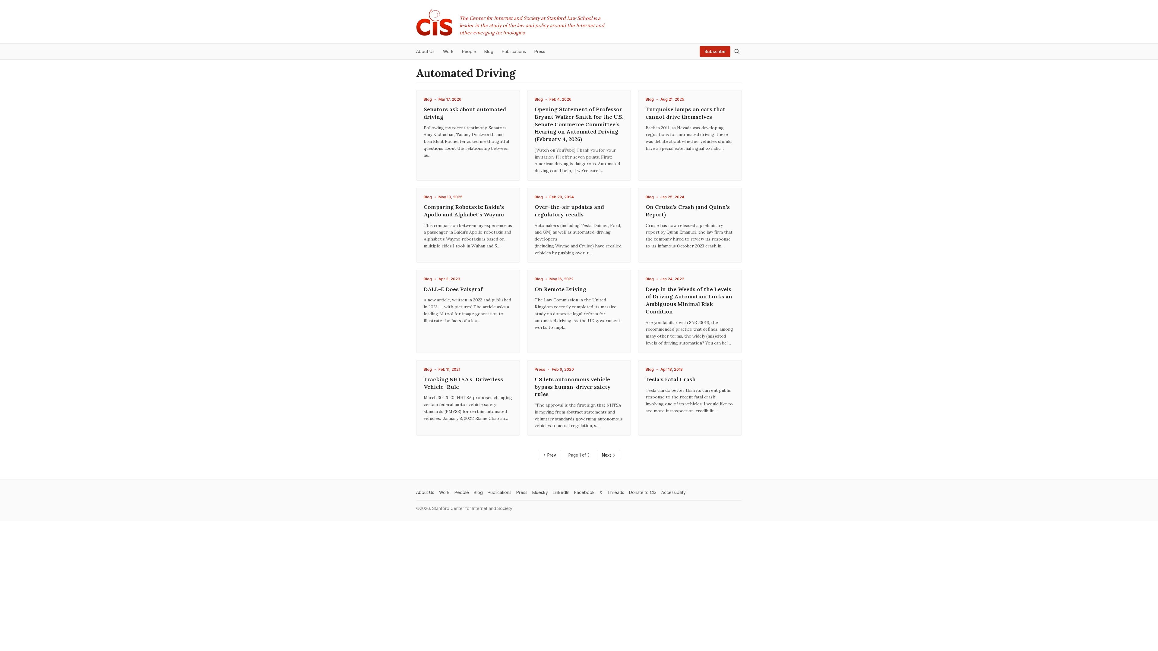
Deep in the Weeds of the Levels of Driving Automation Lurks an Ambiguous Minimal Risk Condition (689, 300)
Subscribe (715, 51)
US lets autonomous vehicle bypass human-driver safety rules (573, 387)
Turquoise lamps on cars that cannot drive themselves (685, 113)
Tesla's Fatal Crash (671, 379)
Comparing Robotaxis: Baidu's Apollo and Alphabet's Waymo (464, 210)
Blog (428, 99)
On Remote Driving (560, 289)
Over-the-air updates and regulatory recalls (569, 210)
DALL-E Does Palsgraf (453, 289)
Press (540, 369)
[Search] (737, 51)
